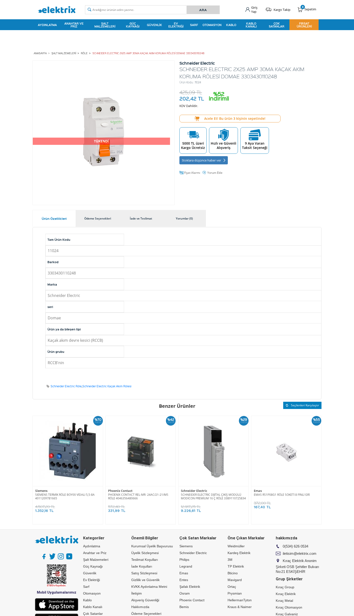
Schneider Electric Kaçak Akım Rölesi (106, 386)
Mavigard (235, 580)
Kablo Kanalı (251, 24)
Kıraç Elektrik (286, 594)
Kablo (231, 25)
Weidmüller (236, 546)
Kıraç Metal (284, 601)
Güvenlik (154, 25)
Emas (258, 491)
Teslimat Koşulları (144, 560)
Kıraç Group (285, 587)
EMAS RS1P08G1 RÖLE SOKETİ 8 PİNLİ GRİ (282, 494)
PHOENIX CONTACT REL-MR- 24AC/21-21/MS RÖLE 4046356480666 (138, 496)
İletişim (136, 593)
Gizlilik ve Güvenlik (145, 580)
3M (230, 560)
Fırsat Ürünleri (304, 24)
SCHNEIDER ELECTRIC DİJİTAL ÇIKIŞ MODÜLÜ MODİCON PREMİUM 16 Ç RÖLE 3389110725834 (213, 496)
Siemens (41, 491)
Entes (183, 580)
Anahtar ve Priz (74, 24)
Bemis (184, 607)
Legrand (185, 566)
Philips (184, 560)
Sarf (194, 25)
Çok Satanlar (276, 24)
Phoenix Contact (120, 491)
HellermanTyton (240, 600)
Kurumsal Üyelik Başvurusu (152, 546)
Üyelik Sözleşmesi (145, 553)
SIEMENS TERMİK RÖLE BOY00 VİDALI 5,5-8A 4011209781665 (65, 496)
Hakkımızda (140, 607)
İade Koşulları (141, 566)
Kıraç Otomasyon (289, 607)
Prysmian (235, 593)
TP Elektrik (236, 566)
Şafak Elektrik (189, 587)
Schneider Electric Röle (66, 386)
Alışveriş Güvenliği (145, 600)
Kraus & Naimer (240, 607)
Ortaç (232, 587)
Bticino (233, 573)
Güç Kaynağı (132, 24)
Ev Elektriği (176, 24)
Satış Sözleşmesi (144, 573)
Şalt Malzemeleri (104, 24)
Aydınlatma (47, 25)
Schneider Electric (194, 491)
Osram (184, 593)
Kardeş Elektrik (239, 553)
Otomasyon (212, 25)
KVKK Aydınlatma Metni (149, 587)
